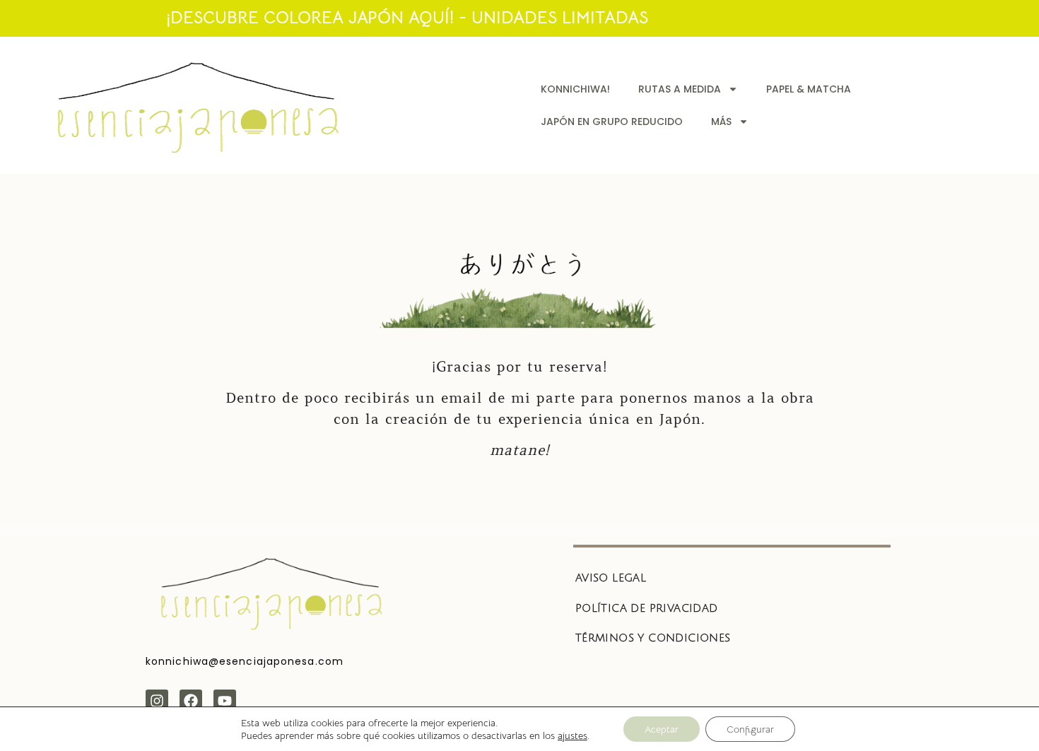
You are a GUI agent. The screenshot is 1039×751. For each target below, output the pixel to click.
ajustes (572, 735)
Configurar (750, 729)
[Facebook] (191, 701)
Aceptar (662, 729)
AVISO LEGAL (610, 578)
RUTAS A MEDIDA (679, 89)
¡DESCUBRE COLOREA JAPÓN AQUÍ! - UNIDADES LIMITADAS (407, 17)
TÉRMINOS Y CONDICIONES (653, 638)
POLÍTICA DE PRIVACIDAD (646, 608)
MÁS (721, 121)
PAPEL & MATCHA (808, 89)
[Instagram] (157, 701)
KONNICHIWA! (575, 89)
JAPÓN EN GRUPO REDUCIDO (612, 121)
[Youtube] (224, 701)
